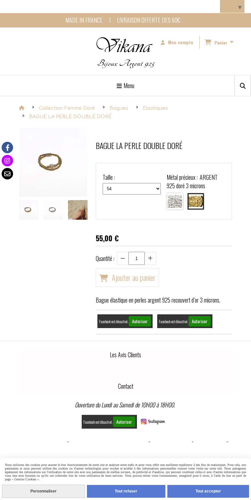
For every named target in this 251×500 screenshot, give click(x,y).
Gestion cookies (171, 441)
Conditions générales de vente (108, 441)
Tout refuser (126, 491)
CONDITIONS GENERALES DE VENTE (125, 456)
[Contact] (7, 173)
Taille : (109, 177)
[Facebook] (7, 147)
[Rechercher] (242, 85)
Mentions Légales (44, 441)
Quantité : (105, 258)
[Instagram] (7, 160)
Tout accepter (208, 491)
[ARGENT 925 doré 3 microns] (196, 201)
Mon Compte (210, 441)
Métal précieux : (192, 181)
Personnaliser (43, 491)
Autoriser (140, 321)
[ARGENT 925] (175, 201)
